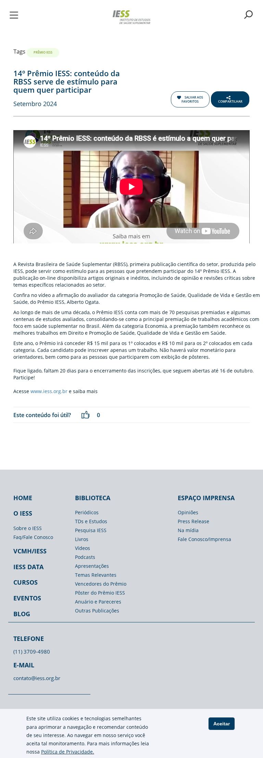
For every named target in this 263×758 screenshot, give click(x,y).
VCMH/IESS (30, 551)
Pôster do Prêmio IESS (100, 592)
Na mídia (188, 530)
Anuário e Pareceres (98, 601)
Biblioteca (92, 498)
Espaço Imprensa (206, 498)
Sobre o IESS (27, 528)
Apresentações (92, 566)
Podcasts (85, 557)
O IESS (22, 513)
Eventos (27, 598)
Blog (21, 614)
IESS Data (28, 567)
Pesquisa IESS (91, 530)
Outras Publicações (97, 610)
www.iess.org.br (48, 391)
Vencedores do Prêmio (100, 584)
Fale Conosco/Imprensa (204, 539)
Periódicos (87, 512)
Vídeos (82, 548)
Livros (81, 539)
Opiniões (188, 512)
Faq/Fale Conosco (33, 537)
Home (22, 498)
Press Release (193, 521)
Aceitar (221, 723)
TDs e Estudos (91, 521)
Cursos (25, 582)
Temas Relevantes (95, 575)
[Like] (85, 415)
